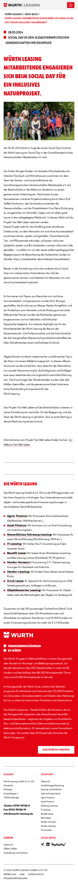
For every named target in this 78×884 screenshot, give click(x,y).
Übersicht (45, 781)
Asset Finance (47, 801)
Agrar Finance (47, 797)
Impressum (10, 874)
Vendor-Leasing (48, 826)
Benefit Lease (47, 814)
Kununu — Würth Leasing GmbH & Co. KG (59, 844)
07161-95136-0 (21, 805)
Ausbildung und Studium (16, 853)
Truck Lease (46, 830)
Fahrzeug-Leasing (49, 805)
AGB (22, 874)
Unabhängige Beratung (52, 785)
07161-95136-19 (17, 809)
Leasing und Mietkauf (51, 789)
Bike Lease (46, 818)
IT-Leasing (45, 809)
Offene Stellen (10, 848)
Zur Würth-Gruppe (56, 750)
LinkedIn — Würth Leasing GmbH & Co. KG (48, 844)
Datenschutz (36, 874)
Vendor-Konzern (48, 822)
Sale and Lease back (50, 793)
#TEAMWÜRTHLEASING (16, 878)
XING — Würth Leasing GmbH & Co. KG (42, 844)
